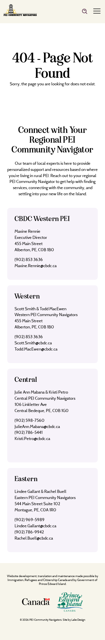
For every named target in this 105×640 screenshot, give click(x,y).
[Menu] (96, 11)
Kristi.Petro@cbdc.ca (32, 438)
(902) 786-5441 (29, 432)
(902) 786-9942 (29, 532)
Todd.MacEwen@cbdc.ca (36, 349)
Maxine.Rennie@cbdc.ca (36, 265)
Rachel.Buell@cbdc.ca (34, 538)
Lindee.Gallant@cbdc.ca (35, 525)
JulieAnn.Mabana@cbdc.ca (37, 426)
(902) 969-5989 (30, 519)
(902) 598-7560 (30, 420)
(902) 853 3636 (29, 259)
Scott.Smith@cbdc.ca (33, 342)
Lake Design (78, 620)
